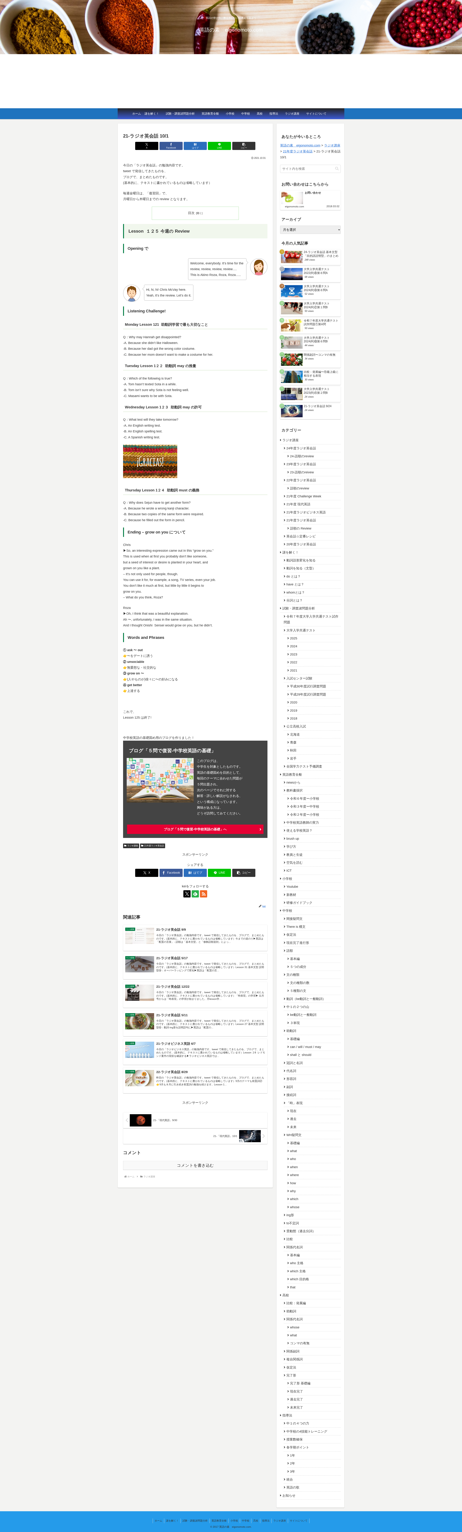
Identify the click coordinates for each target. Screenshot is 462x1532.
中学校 (245, 113)
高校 (260, 113)
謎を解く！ (152, 113)
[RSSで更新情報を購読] (203, 893)
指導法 (273, 113)
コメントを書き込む (195, 1165)
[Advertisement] (231, 81)
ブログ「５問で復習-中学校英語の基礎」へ (195, 829)
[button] (243, 146)
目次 (191, 213)
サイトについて (316, 113)
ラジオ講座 (292, 113)
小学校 (230, 113)
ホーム (136, 113)
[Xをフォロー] (187, 893)
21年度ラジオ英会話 (154, 845)
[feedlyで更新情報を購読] (195, 893)
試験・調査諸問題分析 (180, 113)
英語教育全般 (210, 113)
